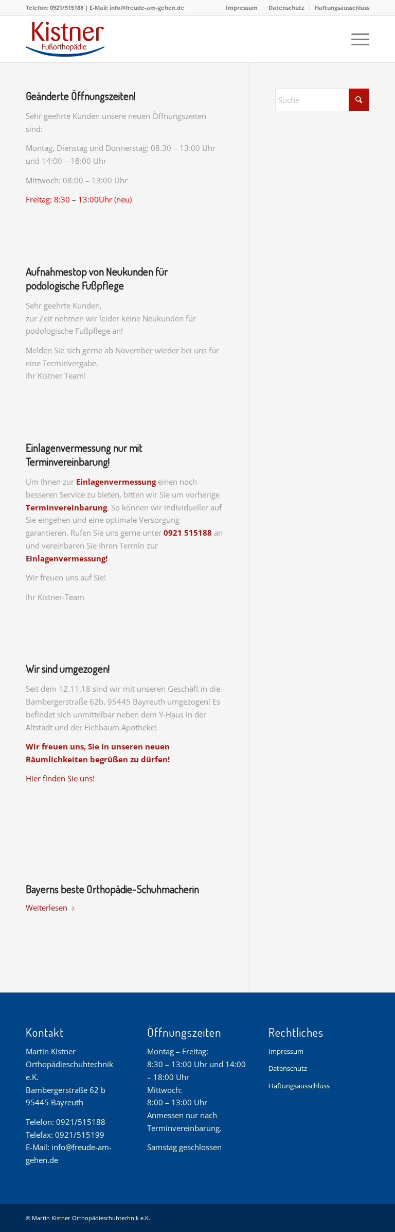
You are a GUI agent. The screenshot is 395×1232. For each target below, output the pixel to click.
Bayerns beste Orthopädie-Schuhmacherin (112, 889)
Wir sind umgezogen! (68, 668)
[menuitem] (242, 7)
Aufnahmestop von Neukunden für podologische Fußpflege (97, 278)
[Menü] (355, 39)
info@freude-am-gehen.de (147, 7)
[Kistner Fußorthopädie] (89, 39)
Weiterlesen (46, 907)
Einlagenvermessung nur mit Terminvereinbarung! (84, 454)
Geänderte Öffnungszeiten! (80, 95)
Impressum (242, 7)
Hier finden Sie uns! (60, 778)
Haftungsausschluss (342, 7)
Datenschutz (286, 7)
